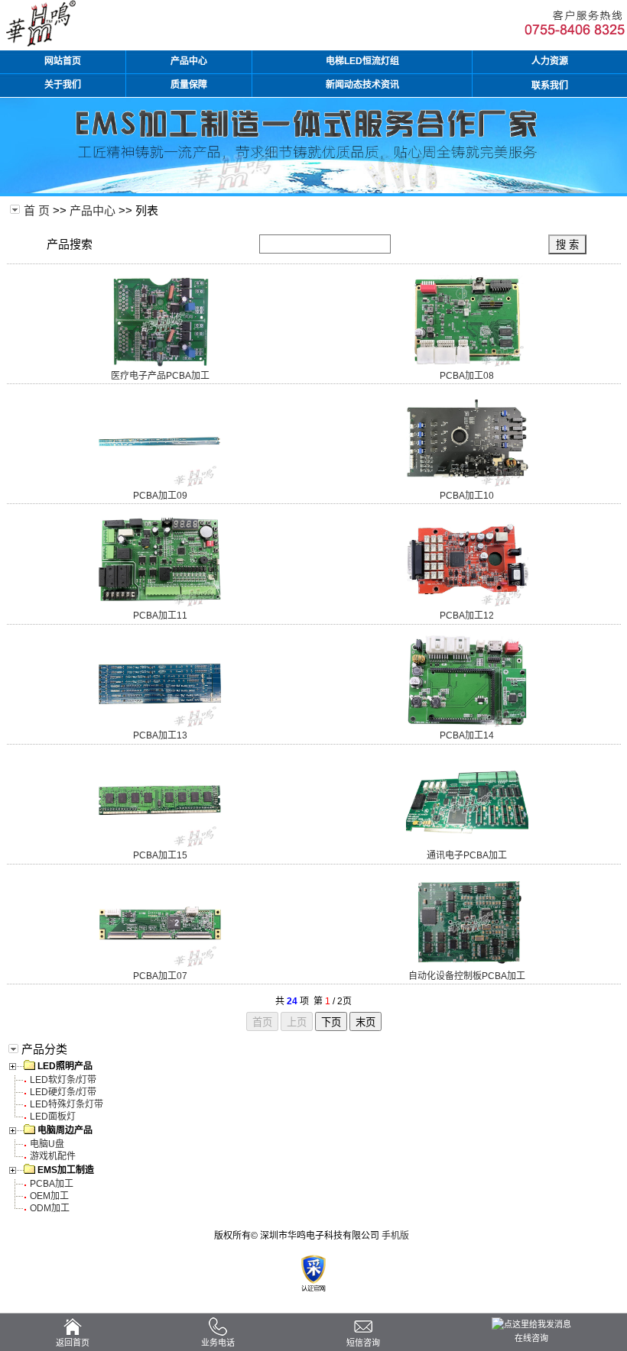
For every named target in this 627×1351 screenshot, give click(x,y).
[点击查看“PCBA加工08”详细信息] (467, 363)
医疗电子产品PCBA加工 (160, 375)
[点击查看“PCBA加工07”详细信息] (160, 963)
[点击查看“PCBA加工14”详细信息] (467, 724)
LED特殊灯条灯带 (66, 1104)
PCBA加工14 (467, 735)
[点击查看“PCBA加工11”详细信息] (160, 603)
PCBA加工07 (160, 976)
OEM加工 (49, 1196)
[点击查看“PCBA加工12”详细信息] (467, 603)
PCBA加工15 (160, 855)
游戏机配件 (53, 1156)
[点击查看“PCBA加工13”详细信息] (160, 724)
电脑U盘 (47, 1144)
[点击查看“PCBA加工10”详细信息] (467, 483)
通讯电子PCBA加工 (467, 855)
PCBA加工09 (160, 495)
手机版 (395, 1235)
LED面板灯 (53, 1116)
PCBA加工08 (467, 375)
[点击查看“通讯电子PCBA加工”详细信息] (467, 844)
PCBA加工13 (160, 735)
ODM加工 (50, 1208)
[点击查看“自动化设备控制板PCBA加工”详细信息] (467, 963)
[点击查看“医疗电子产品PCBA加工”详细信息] (160, 363)
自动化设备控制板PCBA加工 (466, 976)
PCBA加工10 (467, 495)
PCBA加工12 (467, 615)
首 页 (37, 210)
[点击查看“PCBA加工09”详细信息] (160, 483)
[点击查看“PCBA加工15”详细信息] (160, 844)
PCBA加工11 (160, 615)
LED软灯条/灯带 (63, 1080)
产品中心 (92, 210)
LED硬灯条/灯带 (63, 1092)
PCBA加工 (51, 1183)
